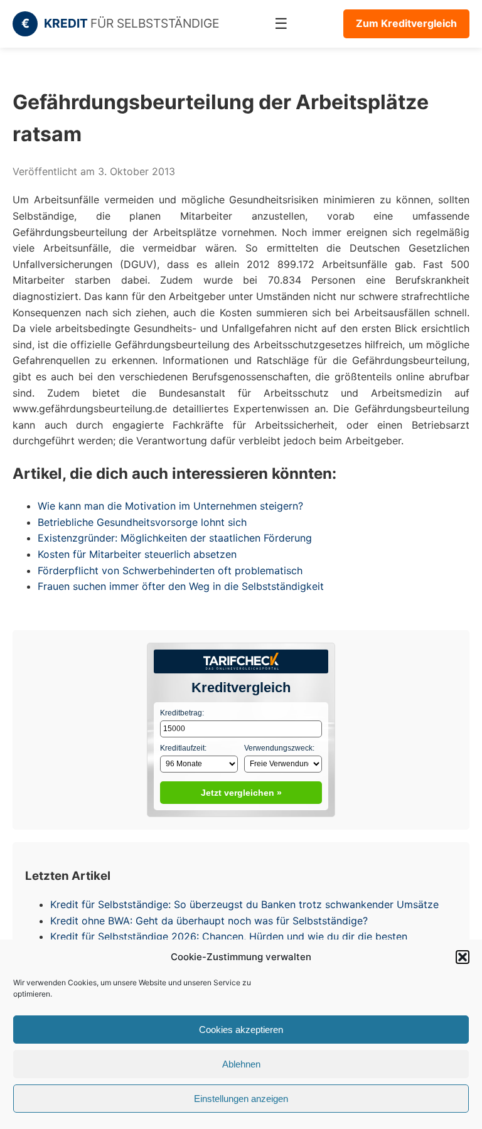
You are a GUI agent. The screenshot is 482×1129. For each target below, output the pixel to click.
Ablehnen (241, 1064)
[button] (462, 957)
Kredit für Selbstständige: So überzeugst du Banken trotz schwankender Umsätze (244, 904)
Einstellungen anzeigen (241, 1098)
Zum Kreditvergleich (406, 23)
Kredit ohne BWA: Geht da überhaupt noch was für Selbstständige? (209, 920)
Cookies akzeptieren (241, 1029)
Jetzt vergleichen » (241, 793)
